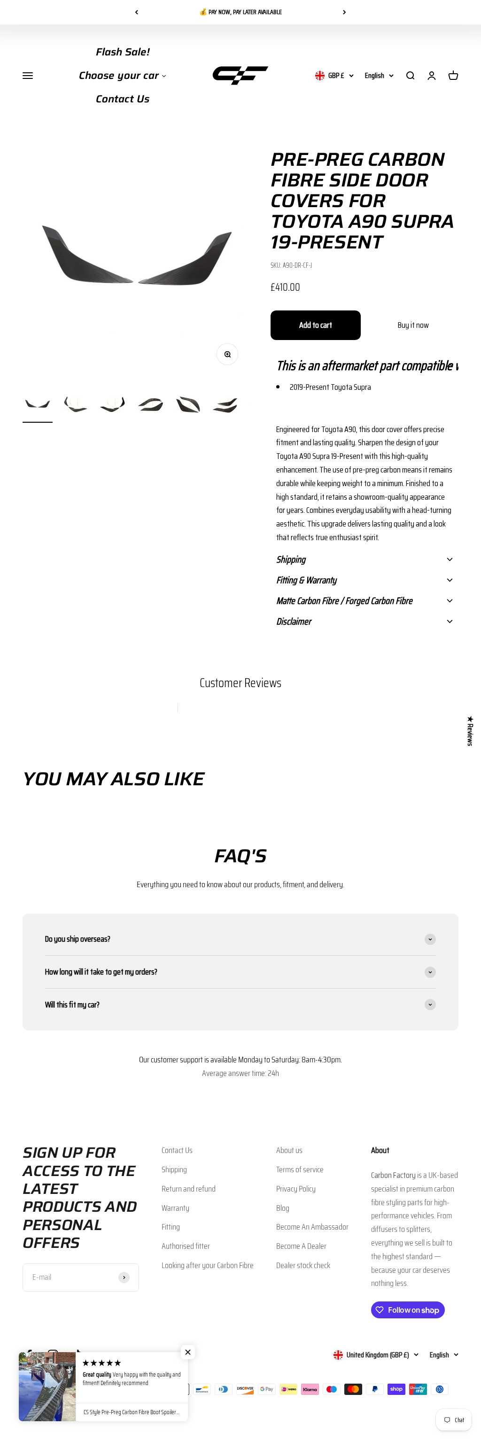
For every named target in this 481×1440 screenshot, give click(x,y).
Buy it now (413, 325)
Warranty (175, 1208)
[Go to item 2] (75, 406)
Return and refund (189, 1188)
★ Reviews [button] (470, 731)
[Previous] (136, 12)
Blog (282, 1208)
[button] (364, 365)
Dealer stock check (303, 1265)
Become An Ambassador (312, 1226)
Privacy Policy (296, 1188)
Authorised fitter (186, 1246)
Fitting (171, 1226)
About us (289, 1150)
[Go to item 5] (188, 406)
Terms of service (300, 1169)
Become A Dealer (301, 1246)
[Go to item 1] (38, 406)
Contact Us (177, 1150)
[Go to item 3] (113, 406)
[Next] (344, 12)
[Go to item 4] (150, 406)
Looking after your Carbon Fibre (208, 1265)
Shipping (174, 1169)
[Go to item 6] (225, 406)
